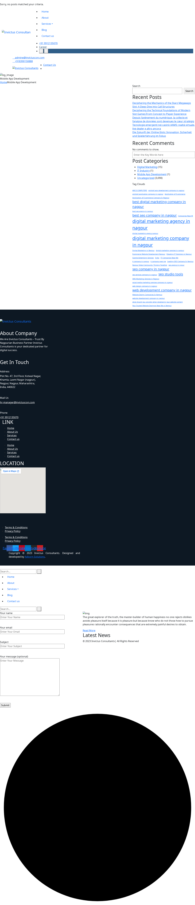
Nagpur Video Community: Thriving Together (149, 265)
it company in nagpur (140, 261)
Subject (4, 642)
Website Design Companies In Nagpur (147, 295)
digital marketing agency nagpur (145, 233)
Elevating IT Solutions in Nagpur (179, 254)
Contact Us (49, 65)
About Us (12, 431)
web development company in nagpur (162, 290)
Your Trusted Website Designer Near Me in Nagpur (152, 306)
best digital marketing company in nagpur (159, 204)
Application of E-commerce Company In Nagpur (150, 198)
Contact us (13, 439)
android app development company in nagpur (166, 190)
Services (12, 435)
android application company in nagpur (147, 194)
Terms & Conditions (16, 527)
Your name (6, 613)
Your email (6, 627)
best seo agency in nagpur (142, 211)
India (157, 258)
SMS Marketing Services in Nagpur (145, 279)
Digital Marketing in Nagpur (143, 250)
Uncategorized (145, 178)
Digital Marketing (147, 167)
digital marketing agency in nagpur (161, 224)
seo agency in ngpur (176, 265)
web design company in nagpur (144, 286)
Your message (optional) (14, 656)
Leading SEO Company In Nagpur (180, 261)
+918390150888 (23, 61)
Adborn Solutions (35, 556)
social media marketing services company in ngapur (152, 282)
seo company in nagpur (150, 269)
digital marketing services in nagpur (170, 250)
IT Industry (143, 170)
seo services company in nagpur (144, 275)
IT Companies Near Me (169, 258)
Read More (89, 630)
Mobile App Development (16, 112)
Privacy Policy (12, 531)
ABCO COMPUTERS (139, 190)
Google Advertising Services (143, 258)
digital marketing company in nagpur (160, 241)
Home (3, 82)
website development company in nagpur (148, 298)
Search (136, 86)
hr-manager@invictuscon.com (17, 402)
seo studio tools (170, 274)
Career (43, 47)
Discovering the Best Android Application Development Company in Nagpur (29, 126)
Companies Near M (185, 216)
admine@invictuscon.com (29, 57)
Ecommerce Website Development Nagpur (148, 254)
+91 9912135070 (48, 43)
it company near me (158, 261)
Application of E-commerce (175, 194)
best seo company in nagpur (154, 215)
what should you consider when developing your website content (157, 302)
